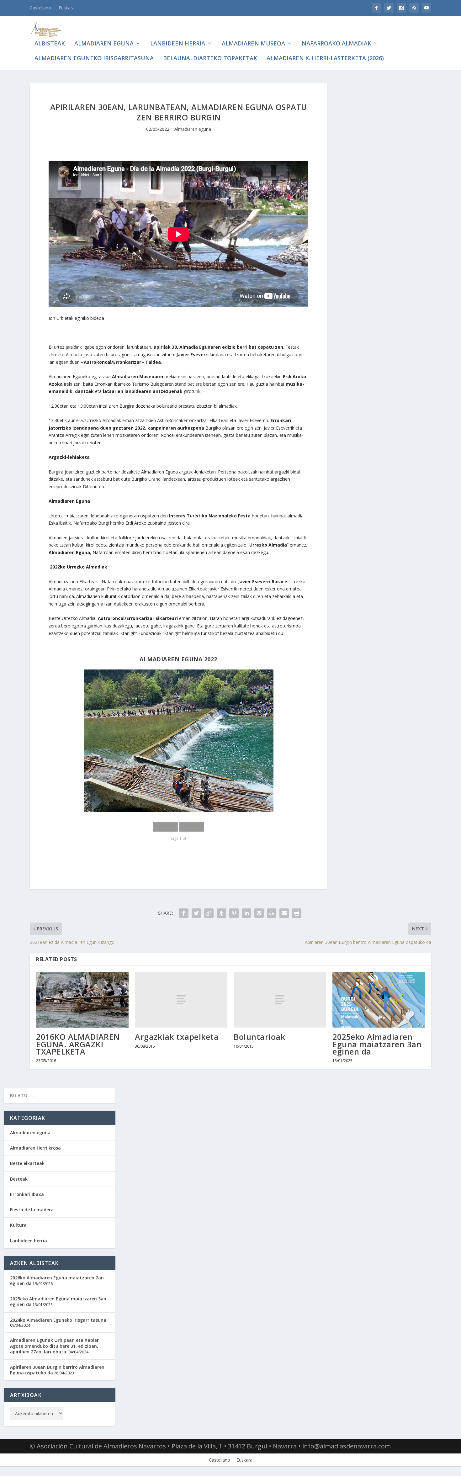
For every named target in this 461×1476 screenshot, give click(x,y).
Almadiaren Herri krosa (35, 1148)
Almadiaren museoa (253, 44)
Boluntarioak (259, 1036)
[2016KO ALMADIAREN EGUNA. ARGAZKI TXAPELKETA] (82, 1000)
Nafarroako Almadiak (336, 44)
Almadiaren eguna (104, 44)
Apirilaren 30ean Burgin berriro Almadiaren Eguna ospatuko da (57, 1370)
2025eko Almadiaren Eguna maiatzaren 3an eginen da (376, 1043)
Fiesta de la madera (32, 1210)
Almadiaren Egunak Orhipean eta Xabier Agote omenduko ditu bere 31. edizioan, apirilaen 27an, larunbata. (54, 1345)
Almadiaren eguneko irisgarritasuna (94, 59)
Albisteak (49, 44)
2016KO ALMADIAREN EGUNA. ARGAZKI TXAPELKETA (78, 1043)
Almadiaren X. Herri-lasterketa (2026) (325, 59)
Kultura (18, 1225)
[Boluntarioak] (280, 1000)
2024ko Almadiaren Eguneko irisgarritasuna (58, 1320)
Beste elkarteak (27, 1163)
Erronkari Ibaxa (27, 1194)
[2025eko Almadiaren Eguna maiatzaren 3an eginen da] (378, 1000)
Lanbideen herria (177, 44)
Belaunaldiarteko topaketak (210, 59)
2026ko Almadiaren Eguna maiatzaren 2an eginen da (57, 1280)
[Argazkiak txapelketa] (181, 1000)
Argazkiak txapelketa (177, 1036)
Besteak (19, 1179)
